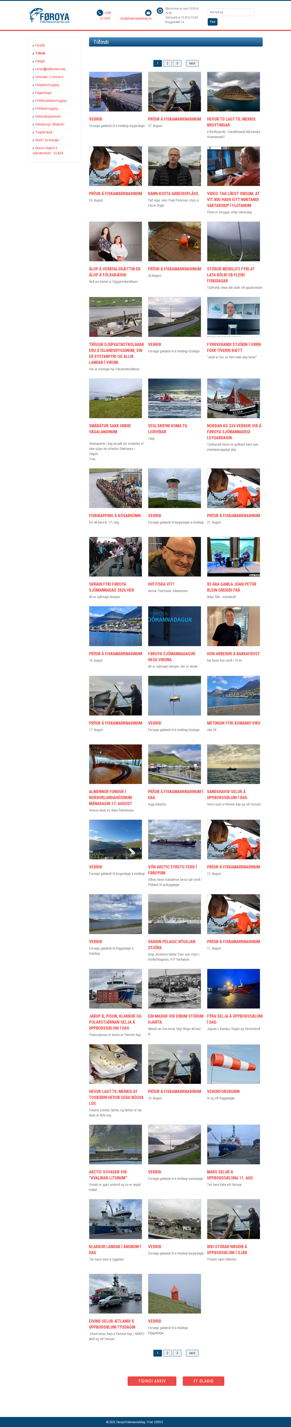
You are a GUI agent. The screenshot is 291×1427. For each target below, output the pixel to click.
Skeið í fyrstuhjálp (47, 140)
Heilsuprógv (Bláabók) (49, 124)
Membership (57, 69)
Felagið (40, 61)
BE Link (174, 1422)
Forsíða (40, 45)
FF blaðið (203, 1381)
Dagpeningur (43, 93)
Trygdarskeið (43, 132)
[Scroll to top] (282, 1417)
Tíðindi (40, 53)
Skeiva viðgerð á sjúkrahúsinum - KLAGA (48, 150)
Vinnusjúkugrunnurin (48, 116)
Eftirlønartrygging (46, 109)
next (192, 63)
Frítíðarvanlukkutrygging (50, 101)
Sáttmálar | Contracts (49, 77)
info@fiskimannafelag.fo (136, 18)
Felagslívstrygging (47, 85)
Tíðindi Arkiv (152, 1381)
